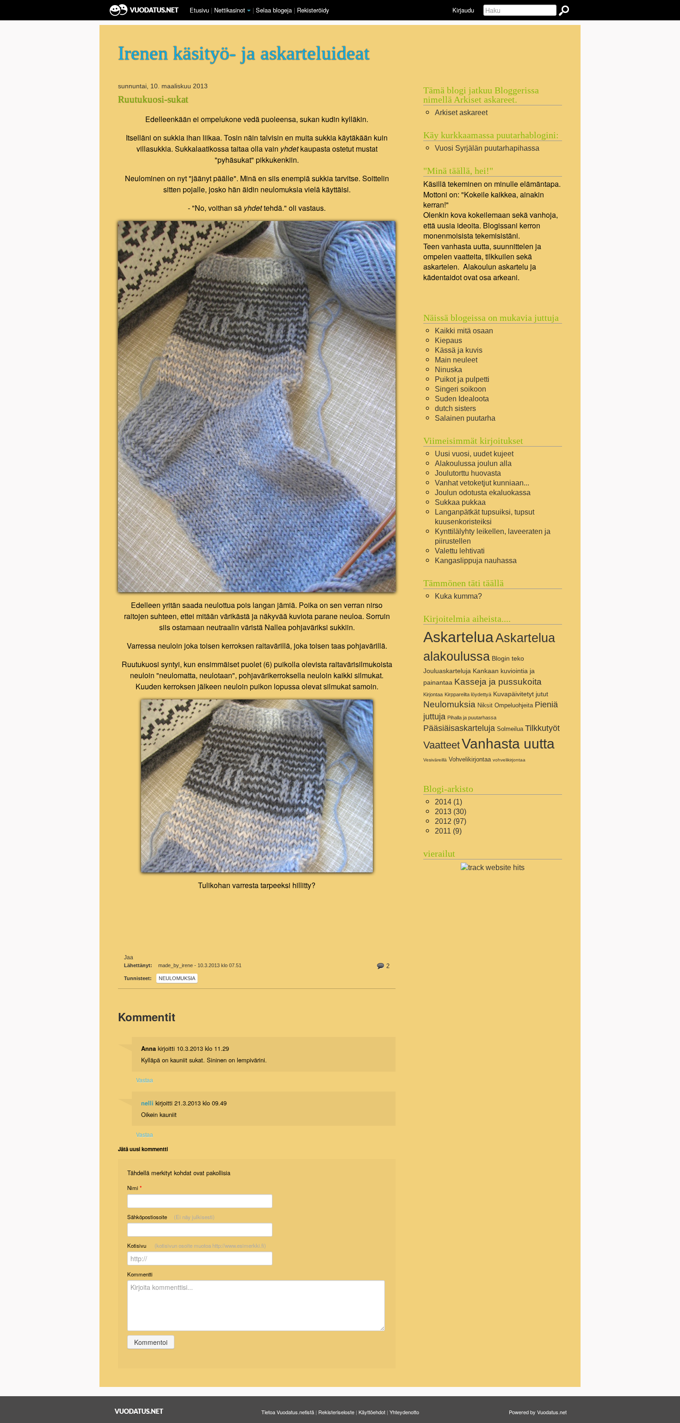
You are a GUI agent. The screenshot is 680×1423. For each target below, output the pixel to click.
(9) (448, 831)
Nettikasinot (229, 10)
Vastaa (144, 1080)
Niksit (485, 705)
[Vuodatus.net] (139, 1411)
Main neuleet (456, 360)
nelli (147, 1103)
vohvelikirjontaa (509, 759)
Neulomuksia (177, 978)
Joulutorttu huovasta (468, 473)
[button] (249, 11)
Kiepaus (448, 340)
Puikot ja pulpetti (462, 379)
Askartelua (458, 637)
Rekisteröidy (313, 10)
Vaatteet (441, 745)
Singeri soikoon (460, 389)
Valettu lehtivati (460, 551)
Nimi (134, 1188)
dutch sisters (455, 408)
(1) (448, 802)
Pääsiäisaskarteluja (459, 728)
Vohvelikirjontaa (470, 759)
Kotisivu (196, 1245)
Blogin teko (508, 658)
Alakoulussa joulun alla (473, 463)
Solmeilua (510, 728)
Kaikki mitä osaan (464, 331)
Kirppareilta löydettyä (468, 694)
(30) (450, 812)
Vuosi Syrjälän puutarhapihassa (487, 148)
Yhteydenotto (404, 1412)
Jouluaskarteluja (447, 671)
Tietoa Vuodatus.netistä (287, 1412)
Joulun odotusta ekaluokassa (483, 493)
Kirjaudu (463, 10)
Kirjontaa (433, 694)
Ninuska (448, 370)
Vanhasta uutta (508, 743)
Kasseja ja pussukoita (498, 682)
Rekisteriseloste (336, 1412)
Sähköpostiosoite (171, 1217)
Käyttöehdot (372, 1412)
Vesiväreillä (435, 759)
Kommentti (140, 1274)
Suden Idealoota (462, 399)
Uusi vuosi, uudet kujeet (474, 454)
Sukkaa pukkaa (460, 502)
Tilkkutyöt (542, 728)
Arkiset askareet (461, 113)
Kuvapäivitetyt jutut (520, 694)
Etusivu (199, 10)
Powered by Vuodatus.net (538, 1412)
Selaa (274, 10)
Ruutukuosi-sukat (153, 99)
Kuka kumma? (458, 596)
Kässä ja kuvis (458, 350)
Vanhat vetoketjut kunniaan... (482, 483)
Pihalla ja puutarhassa (471, 717)
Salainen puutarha (465, 418)
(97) (450, 821)
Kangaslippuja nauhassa (476, 560)
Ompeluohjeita (514, 705)
